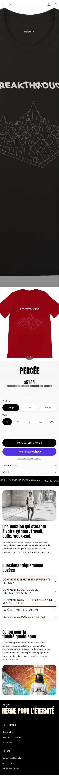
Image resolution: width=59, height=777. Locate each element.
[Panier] (55, 4)
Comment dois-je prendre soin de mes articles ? (27, 601)
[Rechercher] (10, 4)
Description (9, 465)
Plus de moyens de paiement (29, 459)
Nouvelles (7, 742)
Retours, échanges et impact (23, 616)
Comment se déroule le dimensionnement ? (20, 591)
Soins (5, 472)
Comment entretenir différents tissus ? (26, 581)
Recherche (7, 732)
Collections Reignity (11, 758)
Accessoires (7, 763)
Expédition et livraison (20, 610)
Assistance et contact (12, 737)
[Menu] (3, 4)
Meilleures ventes (10, 768)
